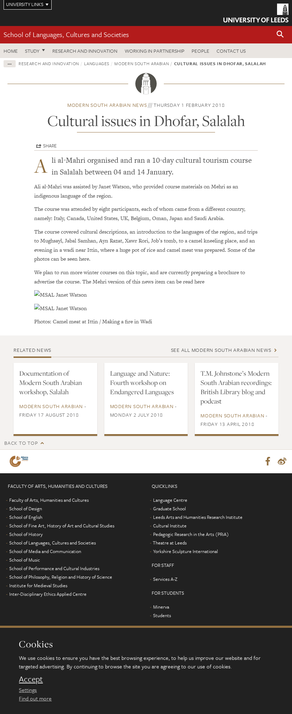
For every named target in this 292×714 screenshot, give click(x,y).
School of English (25, 517)
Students (162, 615)
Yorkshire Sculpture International (185, 551)
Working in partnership (154, 50)
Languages (96, 63)
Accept (31, 679)
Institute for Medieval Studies (38, 585)
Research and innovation (85, 50)
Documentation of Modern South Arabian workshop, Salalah (50, 382)
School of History (26, 534)
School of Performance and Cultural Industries (54, 568)
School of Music (24, 559)
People (200, 50)
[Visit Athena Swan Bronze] (20, 461)
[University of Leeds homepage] (255, 13)
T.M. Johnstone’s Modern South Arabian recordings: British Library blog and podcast (236, 387)
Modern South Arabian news (107, 105)
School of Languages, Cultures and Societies (66, 34)
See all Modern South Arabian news (221, 350)
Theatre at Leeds (170, 542)
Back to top (21, 443)
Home (11, 50)
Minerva (161, 606)
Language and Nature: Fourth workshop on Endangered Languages (142, 382)
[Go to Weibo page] (282, 461)
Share (50, 145)
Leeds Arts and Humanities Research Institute (198, 517)
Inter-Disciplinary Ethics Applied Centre (48, 594)
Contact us (231, 50)
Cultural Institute (170, 525)
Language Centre (170, 500)
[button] (280, 34)
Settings (28, 690)
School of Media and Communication (45, 551)
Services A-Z (165, 579)
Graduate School (169, 508)
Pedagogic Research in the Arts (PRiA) (191, 534)
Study (32, 50)
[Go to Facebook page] (268, 461)
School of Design (25, 508)
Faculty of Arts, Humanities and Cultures (49, 500)
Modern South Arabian (141, 63)
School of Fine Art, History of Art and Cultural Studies (61, 525)
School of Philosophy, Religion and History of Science (60, 576)
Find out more (35, 698)
